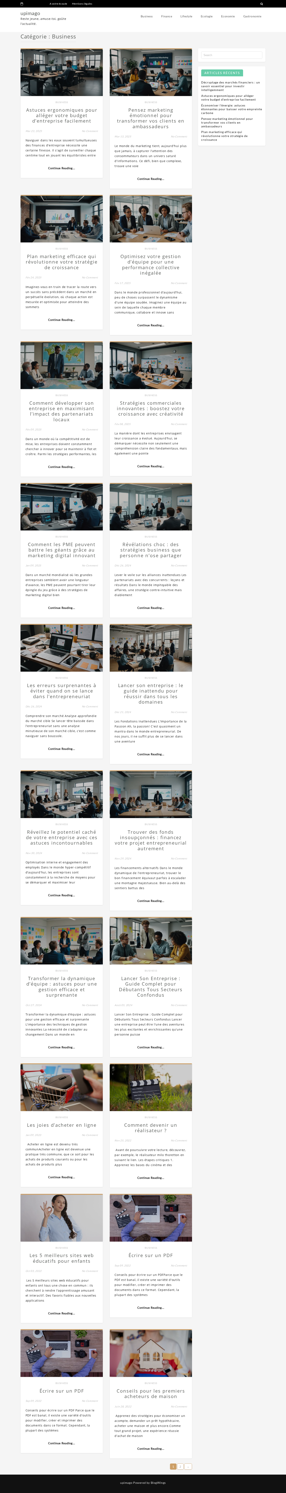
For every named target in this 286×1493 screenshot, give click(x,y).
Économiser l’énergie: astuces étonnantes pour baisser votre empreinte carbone (231, 109)
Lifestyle (186, 16)
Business (147, 16)
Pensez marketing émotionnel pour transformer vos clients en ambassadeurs (227, 122)
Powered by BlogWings (149, 1482)
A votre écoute (58, 3)
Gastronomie (252, 16)
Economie (228, 16)
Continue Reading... (61, 168)
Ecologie (207, 16)
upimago (30, 13)
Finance (166, 16)
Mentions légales (82, 3)
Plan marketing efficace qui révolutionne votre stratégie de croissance (224, 135)
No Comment (90, 131)
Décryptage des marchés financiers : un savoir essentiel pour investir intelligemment (230, 86)
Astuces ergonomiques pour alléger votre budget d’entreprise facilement (228, 97)
